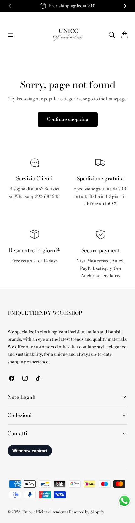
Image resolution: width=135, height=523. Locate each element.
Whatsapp (24, 196)
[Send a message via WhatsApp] (124, 500)
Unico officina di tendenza (45, 512)
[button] (10, 34)
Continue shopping (68, 119)
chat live (34, 210)
